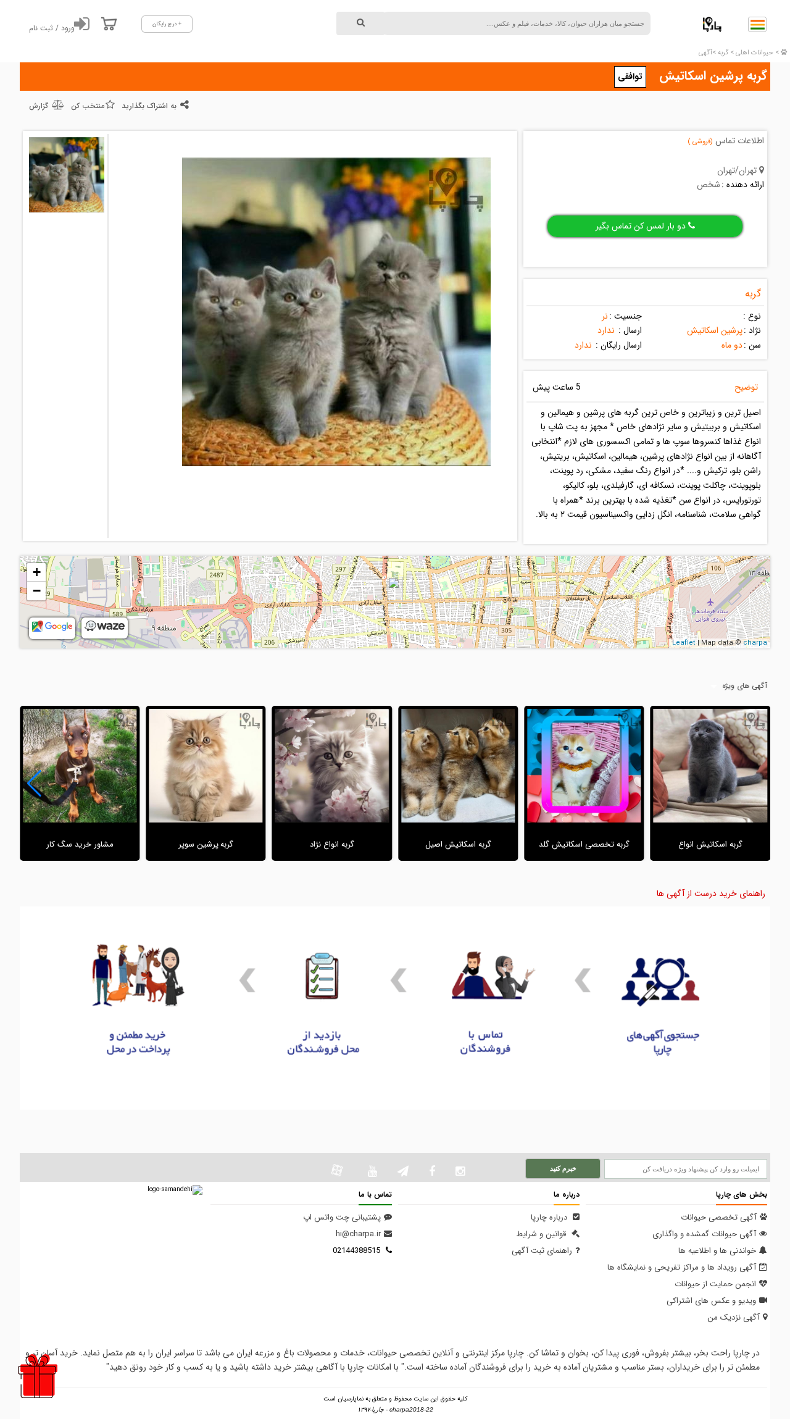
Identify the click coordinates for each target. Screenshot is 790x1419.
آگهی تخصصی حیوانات (719, 1217)
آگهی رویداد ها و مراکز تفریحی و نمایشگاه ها (681, 1267)
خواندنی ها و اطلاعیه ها (717, 1250)
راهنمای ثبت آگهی (542, 1250)
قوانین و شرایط (542, 1234)
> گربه (725, 53)
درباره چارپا (550, 1217)
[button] (34, 783)
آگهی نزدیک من (733, 1317)
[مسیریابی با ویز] (105, 629)
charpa (755, 643)
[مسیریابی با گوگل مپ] (52, 630)
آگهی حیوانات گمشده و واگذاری (704, 1234)
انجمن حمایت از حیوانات (715, 1284)
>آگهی (707, 53)
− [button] (37, 590)
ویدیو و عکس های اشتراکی (711, 1300)
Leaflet (684, 643)
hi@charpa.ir (358, 1234)
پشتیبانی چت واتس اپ (342, 1217)
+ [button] (37, 572)
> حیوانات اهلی (756, 53)
